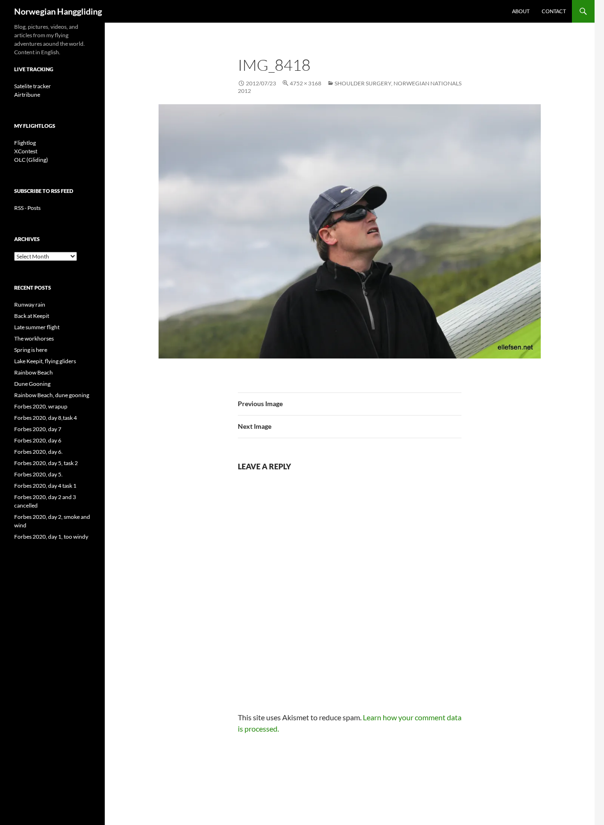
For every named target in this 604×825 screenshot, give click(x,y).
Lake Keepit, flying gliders (45, 361)
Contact (554, 11)
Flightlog (25, 142)
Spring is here (30, 349)
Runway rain (29, 304)
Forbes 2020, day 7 (37, 429)
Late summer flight (36, 327)
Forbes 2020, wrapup (40, 406)
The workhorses (34, 338)
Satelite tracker (32, 86)
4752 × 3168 (305, 83)
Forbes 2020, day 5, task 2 (46, 463)
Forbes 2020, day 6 (37, 440)
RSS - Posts (27, 207)
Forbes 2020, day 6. (38, 451)
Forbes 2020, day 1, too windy (51, 536)
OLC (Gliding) (31, 159)
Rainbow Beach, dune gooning (51, 395)
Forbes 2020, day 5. (38, 474)
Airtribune (27, 94)
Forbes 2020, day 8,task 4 (45, 417)
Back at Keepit (31, 315)
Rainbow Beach (33, 372)
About (520, 11)
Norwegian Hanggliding (58, 11)
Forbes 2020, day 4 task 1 (45, 485)
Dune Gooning (32, 383)
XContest (25, 151)
